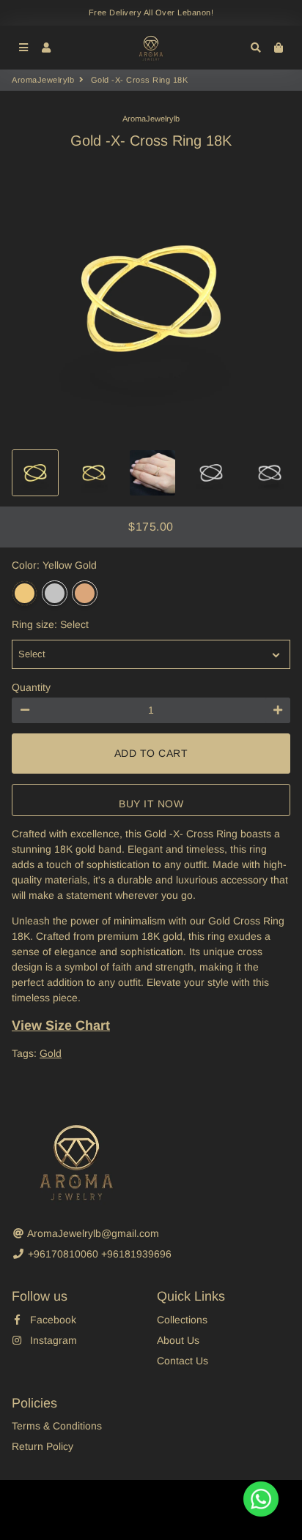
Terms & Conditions (57, 1426)
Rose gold (84, 593)
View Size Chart (61, 1025)
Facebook (51, 1320)
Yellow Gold (24, 593)
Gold (51, 1053)
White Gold (54, 593)
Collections (182, 1320)
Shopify (200, 1510)
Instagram (52, 1340)
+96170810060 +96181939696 (98, 1254)
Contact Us (182, 1361)
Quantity (31, 687)
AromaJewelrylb (43, 79)
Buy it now (151, 804)
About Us (178, 1340)
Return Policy (42, 1446)
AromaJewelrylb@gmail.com (92, 1233)
